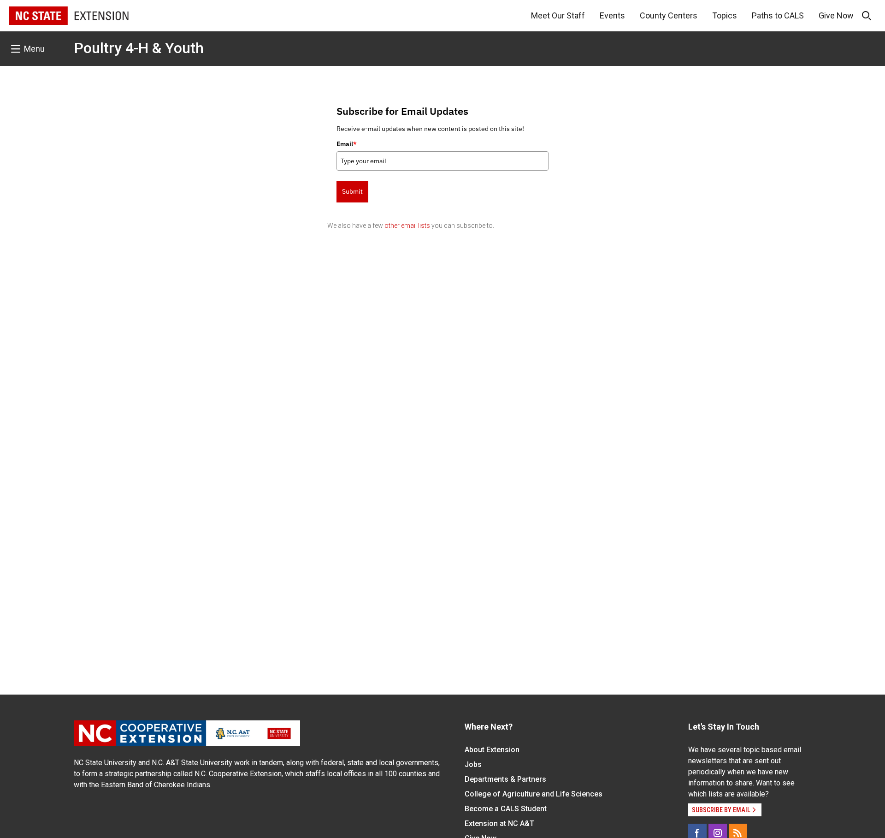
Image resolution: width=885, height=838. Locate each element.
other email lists (407, 225)
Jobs (473, 764)
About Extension (492, 749)
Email (346, 144)
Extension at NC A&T (499, 823)
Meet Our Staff (558, 15)
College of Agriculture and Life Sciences (533, 794)
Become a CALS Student (506, 808)
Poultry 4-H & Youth (139, 48)
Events (612, 15)
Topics (724, 15)
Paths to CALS (778, 15)
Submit (352, 191)
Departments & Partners (505, 779)
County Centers (668, 15)
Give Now (836, 15)
